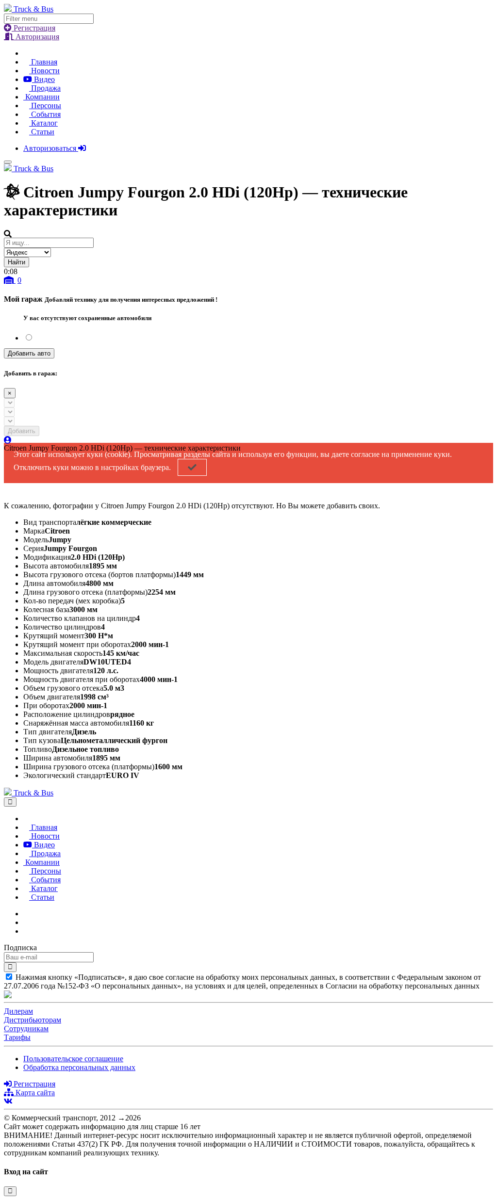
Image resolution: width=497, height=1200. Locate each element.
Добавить (21, 431)
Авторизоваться (50, 148)
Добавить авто (29, 353)
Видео (43, 79)
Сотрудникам (26, 1028)
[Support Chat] (26, 922)
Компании (41, 97)
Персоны (45, 105)
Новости (44, 70)
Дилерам (18, 1011)
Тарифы (17, 1037)
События (45, 114)
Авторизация (36, 36)
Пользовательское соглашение (73, 1058)
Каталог (43, 123)
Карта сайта (34, 1092)
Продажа (45, 88)
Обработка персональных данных (79, 1067)
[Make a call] (26, 931)
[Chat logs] (26, 913)
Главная (43, 62)
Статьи (41, 132)
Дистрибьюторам (32, 1020)
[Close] (10, 802)
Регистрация (33, 28)
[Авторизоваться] (8, 440)
